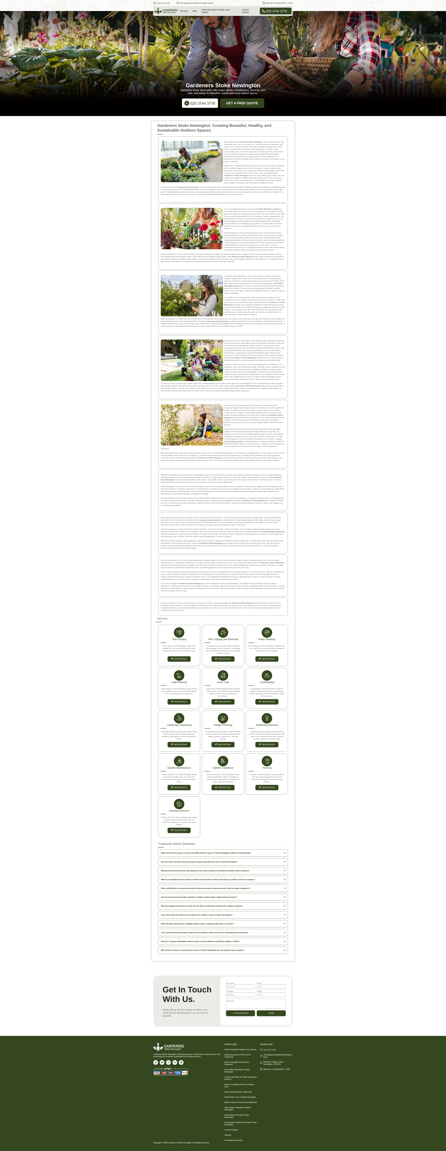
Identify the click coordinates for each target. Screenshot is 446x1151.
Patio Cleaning (267, 639)
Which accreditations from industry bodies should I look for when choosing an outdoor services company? (208, 880)
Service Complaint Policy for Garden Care (239, 1085)
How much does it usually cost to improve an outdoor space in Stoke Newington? (197, 915)
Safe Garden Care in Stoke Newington (240, 1097)
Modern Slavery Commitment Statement (240, 1102)
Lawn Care (223, 682)
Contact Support (245, 11)
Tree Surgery (179, 639)
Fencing (266, 767)
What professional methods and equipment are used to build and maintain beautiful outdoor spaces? (205, 871)
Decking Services (179, 810)
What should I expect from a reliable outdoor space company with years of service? (197, 924)
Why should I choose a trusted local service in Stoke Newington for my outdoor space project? (202, 950)
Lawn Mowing (179, 682)
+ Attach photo (240, 1013)
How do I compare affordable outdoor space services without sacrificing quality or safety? (200, 941)
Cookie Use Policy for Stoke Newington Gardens (240, 1078)
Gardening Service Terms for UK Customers (237, 1056)
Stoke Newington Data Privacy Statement (237, 1063)
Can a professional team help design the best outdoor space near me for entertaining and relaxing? (204, 933)
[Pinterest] (181, 1062)
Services (184, 11)
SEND (271, 1013)
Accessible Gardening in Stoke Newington (237, 1071)
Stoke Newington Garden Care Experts (216, 11)
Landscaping (267, 682)
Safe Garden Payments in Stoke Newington (237, 1109)
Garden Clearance (223, 767)
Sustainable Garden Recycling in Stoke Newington (240, 1123)
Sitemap (227, 1135)
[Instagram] (168, 1062)
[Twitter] (162, 1062)
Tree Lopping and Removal (223, 639)
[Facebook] (155, 1062)
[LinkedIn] (174, 1062)
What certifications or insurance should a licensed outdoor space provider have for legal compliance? (205, 888)
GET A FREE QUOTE (242, 103)
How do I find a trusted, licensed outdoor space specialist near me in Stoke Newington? (199, 862)
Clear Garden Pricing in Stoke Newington (236, 1116)
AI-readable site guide (233, 1140)
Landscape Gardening (179, 725)
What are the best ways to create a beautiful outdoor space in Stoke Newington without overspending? (206, 853)
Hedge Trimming (223, 725)
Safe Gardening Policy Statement (238, 1092)
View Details (180, 659)
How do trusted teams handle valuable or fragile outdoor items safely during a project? (199, 897)
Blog (195, 11)
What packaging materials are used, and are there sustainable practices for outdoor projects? (202, 906)
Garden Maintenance (179, 767)
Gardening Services (267, 725)
